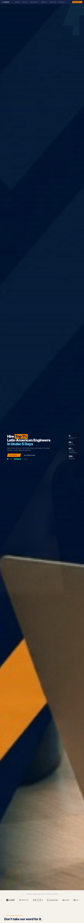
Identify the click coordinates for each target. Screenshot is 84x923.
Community (44, 2)
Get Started (13, 455)
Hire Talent (76, 2)
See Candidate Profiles (29, 455)
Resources (62, 2)
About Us (24, 2)
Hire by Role (53, 2)
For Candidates (34, 2)
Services (17, 2)
